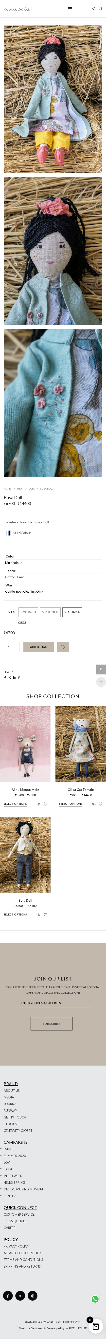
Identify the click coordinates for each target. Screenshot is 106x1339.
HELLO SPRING (14, 1182)
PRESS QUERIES (15, 1221)
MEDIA (9, 1097)
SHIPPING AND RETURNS (22, 1266)
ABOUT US (12, 1091)
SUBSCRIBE (51, 1024)
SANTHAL (11, 1196)
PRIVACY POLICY (16, 1246)
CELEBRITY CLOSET (18, 1131)
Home (7, 488)
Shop (20, 488)
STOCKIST (11, 1124)
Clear (22, 622)
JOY (7, 1162)
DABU (8, 1149)
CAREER (10, 1228)
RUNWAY (10, 1111)
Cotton (10, 577)
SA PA (8, 1169)
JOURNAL (11, 1104)
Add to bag (38, 647)
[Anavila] (18, 9)
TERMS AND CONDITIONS (23, 1260)
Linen (20, 577)
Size (11, 612)
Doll (32, 488)
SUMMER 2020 (15, 1156)
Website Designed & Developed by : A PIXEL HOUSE (53, 1328)
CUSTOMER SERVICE (19, 1214)
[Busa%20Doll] (5, 677)
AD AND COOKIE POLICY (22, 1253)
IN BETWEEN (13, 1176)
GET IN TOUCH (15, 1117)
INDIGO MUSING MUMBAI (23, 1189)
